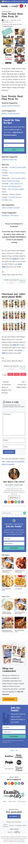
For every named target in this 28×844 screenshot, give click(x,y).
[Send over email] (23, 374)
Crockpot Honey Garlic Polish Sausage (20, 571)
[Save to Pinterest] (10, 374)
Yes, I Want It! (13, 816)
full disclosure (22, 841)
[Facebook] (5, 501)
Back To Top (13, 829)
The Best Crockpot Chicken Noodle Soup (6, 613)
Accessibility (18, 825)
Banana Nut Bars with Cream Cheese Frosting (7, 631)
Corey (7, 20)
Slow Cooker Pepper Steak (19, 631)
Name (6, 440)
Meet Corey (13, 497)
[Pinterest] (12, 501)
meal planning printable (14, 1)
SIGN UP (16, 259)
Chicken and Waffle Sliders (21, 384)
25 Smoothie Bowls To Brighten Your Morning (6, 387)
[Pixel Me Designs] (17, 832)
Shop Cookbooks (9, 699)
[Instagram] (8, 501)
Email (6, 447)
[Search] (24, 513)
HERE (19, 297)
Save (14, 149)
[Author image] (3, 20)
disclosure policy (8, 26)
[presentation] (7, 563)
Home (4, 801)
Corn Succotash (18, 588)
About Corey (12, 801)
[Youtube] (15, 501)
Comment (8, 414)
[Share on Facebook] (17, 374)
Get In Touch (21, 801)
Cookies (24, 825)
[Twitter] (22, 501)
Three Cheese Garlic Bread (6, 589)
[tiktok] (19, 501)
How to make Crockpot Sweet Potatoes (7, 571)
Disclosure (11, 825)
